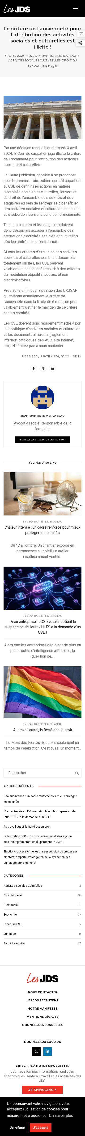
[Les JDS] (17, 8)
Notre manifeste (42, 1008)
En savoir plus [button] (61, 1115)
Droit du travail (13, 895)
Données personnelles (42, 1025)
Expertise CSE (12, 924)
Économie (10, 914)
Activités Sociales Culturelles (34, 60)
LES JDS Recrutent (42, 1000)
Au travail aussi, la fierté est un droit (42, 730)
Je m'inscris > (42, 1089)
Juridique (50, 66)
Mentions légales (42, 1017)
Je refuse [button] (17, 1127)
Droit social (11, 905)
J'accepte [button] (40, 1127)
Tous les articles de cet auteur (42, 439)
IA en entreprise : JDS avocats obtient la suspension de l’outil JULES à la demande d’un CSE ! (42, 627)
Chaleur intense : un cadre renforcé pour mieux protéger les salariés (42, 530)
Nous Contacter (42, 992)
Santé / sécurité (14, 943)
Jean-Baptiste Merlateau (54, 55)
